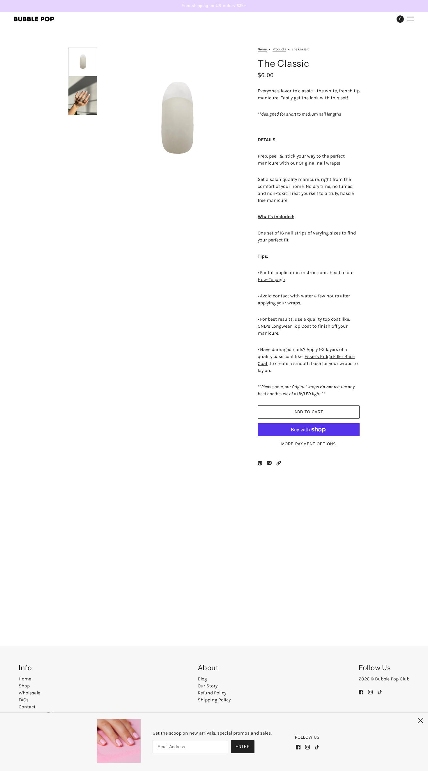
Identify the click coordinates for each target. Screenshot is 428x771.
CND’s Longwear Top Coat (284, 326)
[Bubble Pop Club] (34, 19)
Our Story (207, 686)
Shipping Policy (214, 700)
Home (262, 49)
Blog (202, 679)
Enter (243, 746)
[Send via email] (269, 463)
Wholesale (29, 693)
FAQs (24, 700)
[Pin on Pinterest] (260, 463)
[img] (361, 692)
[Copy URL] (278, 463)
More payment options (308, 444)
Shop (24, 686)
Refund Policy (212, 693)
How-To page (271, 279)
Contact (27, 707)
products (279, 49)
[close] (420, 720)
